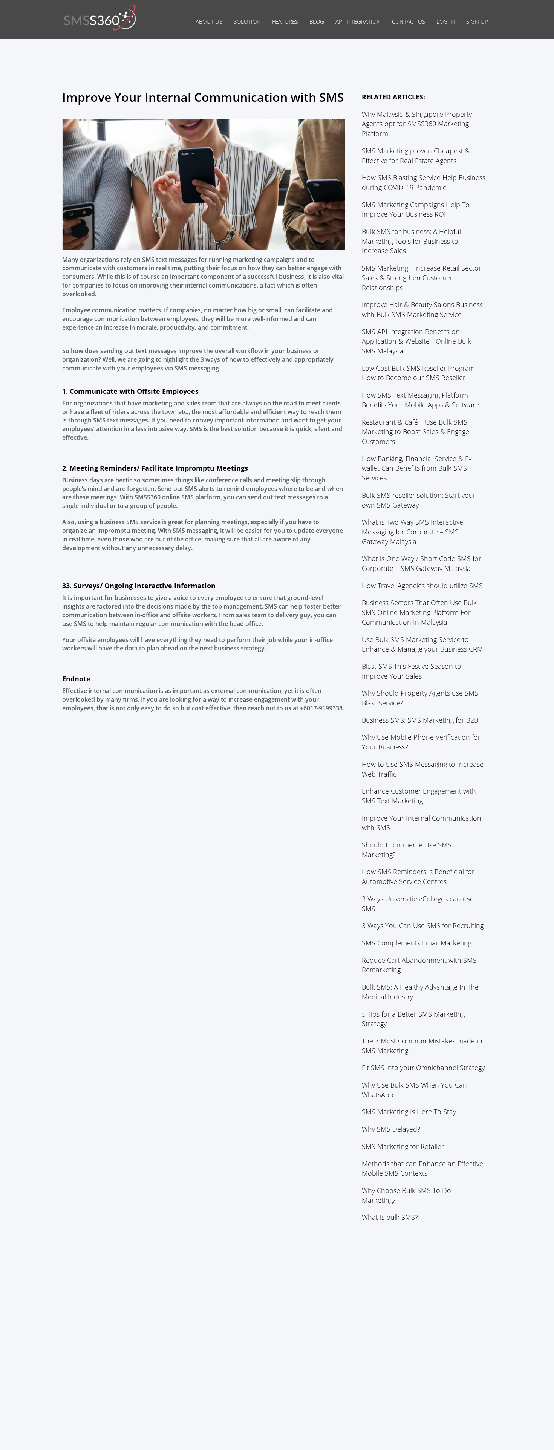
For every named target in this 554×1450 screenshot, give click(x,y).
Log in (445, 21)
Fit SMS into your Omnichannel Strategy (423, 1067)
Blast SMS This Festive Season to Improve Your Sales (411, 671)
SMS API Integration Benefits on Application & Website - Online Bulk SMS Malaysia (416, 341)
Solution (247, 21)
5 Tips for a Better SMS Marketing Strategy (413, 1018)
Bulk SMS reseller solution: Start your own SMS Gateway (419, 500)
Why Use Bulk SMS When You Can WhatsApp (414, 1089)
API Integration (358, 21)
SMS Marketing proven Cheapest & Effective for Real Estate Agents (416, 155)
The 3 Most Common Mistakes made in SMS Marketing (422, 1045)
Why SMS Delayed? (391, 1128)
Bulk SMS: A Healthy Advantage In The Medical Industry (420, 991)
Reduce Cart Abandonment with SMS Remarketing (419, 965)
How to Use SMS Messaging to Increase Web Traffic (423, 769)
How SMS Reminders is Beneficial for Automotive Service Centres (418, 876)
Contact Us (408, 21)
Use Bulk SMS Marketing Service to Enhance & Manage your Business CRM (422, 644)
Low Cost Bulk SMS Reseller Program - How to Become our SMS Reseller (420, 373)
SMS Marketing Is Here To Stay (409, 1111)
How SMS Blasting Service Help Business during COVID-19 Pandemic (423, 182)
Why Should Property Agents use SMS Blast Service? (420, 697)
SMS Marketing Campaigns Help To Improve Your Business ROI (416, 209)
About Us (209, 21)
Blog (316, 21)
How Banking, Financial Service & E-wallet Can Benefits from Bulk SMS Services (416, 468)
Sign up (477, 21)
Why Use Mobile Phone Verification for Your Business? (421, 742)
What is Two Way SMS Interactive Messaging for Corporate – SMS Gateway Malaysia (412, 531)
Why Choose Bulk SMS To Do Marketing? (406, 1195)
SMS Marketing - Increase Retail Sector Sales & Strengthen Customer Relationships (421, 277)
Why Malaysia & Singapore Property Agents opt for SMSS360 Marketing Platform (417, 124)
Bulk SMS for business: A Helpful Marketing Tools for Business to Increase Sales (411, 241)
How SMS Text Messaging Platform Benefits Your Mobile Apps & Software (420, 399)
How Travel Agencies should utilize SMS (422, 585)
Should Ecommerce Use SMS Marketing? (406, 849)
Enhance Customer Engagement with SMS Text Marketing (419, 795)
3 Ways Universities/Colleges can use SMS (418, 903)
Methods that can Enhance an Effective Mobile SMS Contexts (422, 1168)
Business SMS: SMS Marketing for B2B (420, 720)
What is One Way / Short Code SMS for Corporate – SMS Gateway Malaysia (421, 563)
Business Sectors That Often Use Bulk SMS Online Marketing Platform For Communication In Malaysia (419, 612)
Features (285, 21)
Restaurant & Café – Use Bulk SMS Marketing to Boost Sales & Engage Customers (415, 432)
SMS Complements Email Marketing (416, 942)
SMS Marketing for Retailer (403, 1146)
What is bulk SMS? (390, 1217)
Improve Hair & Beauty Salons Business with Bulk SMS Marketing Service (422, 309)
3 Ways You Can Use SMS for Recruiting (423, 925)
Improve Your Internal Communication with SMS (421, 823)
